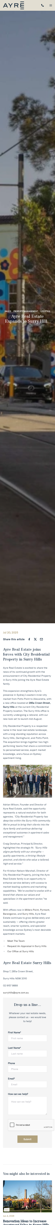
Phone (11, 1063)
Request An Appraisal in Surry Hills (26, 946)
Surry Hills (28, 913)
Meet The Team (16, 940)
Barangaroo (9, 913)
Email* (11, 1078)
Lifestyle (45, 311)
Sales (8, 311)
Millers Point (32, 909)
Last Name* (14, 1047)
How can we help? (18, 1093)
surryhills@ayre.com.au (16, 992)
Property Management (25, 311)
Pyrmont (44, 909)
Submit (27, 1139)
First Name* (14, 1032)
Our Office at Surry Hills (20, 951)
